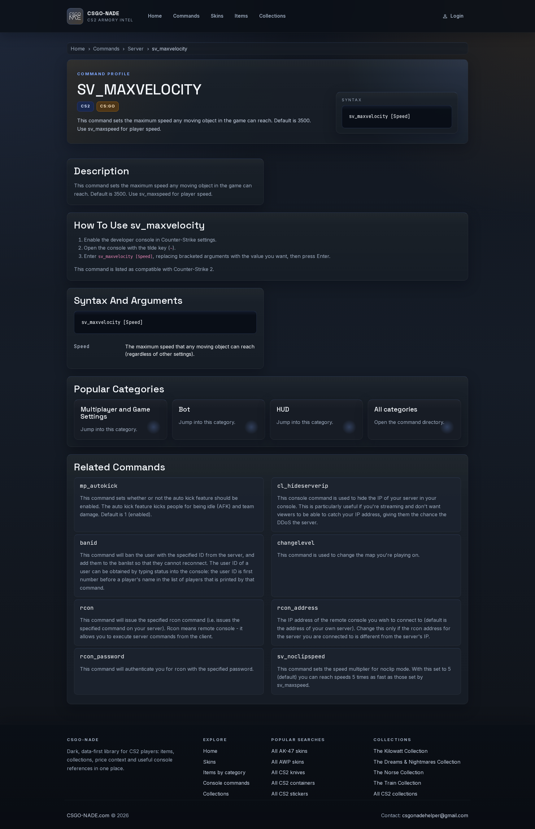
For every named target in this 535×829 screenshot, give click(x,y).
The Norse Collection (398, 772)
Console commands (226, 783)
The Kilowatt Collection (400, 751)
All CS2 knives (288, 772)
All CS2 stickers (289, 794)
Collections (272, 16)
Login (456, 16)
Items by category (224, 772)
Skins (217, 16)
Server (136, 49)
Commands (186, 16)
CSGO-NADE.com (88, 815)
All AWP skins (287, 762)
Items (241, 16)
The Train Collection (397, 783)
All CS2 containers (293, 783)
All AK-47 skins (289, 751)
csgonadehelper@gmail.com (435, 815)
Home (155, 16)
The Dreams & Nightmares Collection (416, 762)
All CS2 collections (395, 794)
